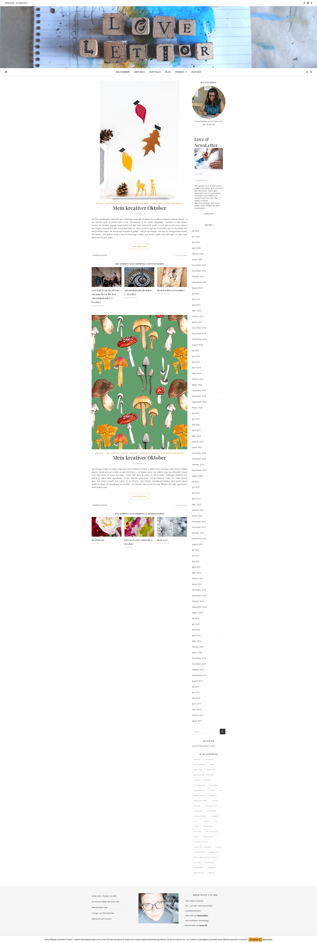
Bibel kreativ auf (196, 925)
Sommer (211, 868)
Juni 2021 (196, 555)
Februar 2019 (198, 715)
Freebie (197, 806)
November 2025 (199, 270)
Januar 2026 (197, 259)
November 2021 (199, 527)
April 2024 (196, 367)
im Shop (197, 832)
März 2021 (196, 572)
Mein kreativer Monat (171, 203)
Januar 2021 (197, 584)
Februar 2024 (198, 379)
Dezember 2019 (199, 658)
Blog (168, 72)
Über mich (139, 72)
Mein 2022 (162, 540)
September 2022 (199, 470)
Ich (216, 821)
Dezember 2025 (199, 265)
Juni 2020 (196, 624)
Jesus (196, 837)
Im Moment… (99, 540)
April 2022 (196, 498)
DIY (221, 790)
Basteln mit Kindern (127, 203)
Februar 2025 (198, 316)
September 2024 (199, 339)
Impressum (9, 3)
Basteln (211, 770)
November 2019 (199, 664)
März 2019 (196, 709)
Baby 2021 (198, 770)
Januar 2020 (197, 652)
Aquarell (110, 203)
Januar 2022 (197, 515)
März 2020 (196, 641)
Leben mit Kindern (149, 453)
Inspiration (211, 832)
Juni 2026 (196, 236)
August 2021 (197, 544)
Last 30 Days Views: (201, 746)
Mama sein (214, 852)
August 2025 (197, 288)
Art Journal (112, 453)
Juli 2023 (195, 413)
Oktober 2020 (198, 601)
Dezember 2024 (199, 327)
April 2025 (196, 305)
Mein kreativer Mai (99, 907)
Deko (212, 790)
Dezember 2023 (199, 390)
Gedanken (211, 811)
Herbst (154, 203)
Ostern (197, 862)
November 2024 (199, 333)
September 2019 (199, 675)
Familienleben (200, 801)
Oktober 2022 (198, 464)
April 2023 (196, 430)
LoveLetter (199, 852)
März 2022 (196, 504)
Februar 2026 (198, 253)
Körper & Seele (201, 842)
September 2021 (199, 538)
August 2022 (197, 476)
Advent (100, 203)
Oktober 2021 (198, 533)
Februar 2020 (198, 647)
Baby (212, 765)
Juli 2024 (195, 350)
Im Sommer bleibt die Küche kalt (105, 901)
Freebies (179, 72)
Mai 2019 (196, 698)
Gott (196, 821)
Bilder (197, 780)
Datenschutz (22, 3)
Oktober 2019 (198, 669)
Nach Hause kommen (194, 901)
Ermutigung (199, 795)
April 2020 (196, 635)
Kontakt (196, 72)
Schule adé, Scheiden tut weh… (105, 896)
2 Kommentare (181, 505)
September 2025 (199, 282)
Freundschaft (212, 806)
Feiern (215, 801)
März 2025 (196, 310)
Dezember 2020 (199, 590)
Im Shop (134, 453)
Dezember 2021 (199, 521)
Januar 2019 (197, 721)
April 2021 (196, 567)
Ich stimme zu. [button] (255, 940)
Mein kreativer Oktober (139, 207)
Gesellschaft (200, 816)
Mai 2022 (196, 493)
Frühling (198, 811)
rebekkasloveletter (100, 255)
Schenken (209, 862)
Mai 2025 (196, 299)
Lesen (218, 847)
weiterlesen (139, 246)
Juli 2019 (195, 686)
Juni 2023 (196, 419)
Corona (213, 785)
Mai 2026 (196, 242)
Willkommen (123, 72)
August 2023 (197, 407)
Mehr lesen (267, 939)
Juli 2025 (195, 293)
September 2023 (199, 402)
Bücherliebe (199, 785)
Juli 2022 (195, 481)
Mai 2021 (196, 561)
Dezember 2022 (199, 453)
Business (144, 203)
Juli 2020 (195, 618)
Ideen (196, 826)
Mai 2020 (196, 629)
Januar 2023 (197, 447)
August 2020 (197, 612)
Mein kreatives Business (205, 857)
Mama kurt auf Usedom (102, 918)
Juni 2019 (196, 692)
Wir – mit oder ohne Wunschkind (198, 905)
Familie (213, 795)
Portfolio (155, 72)
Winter (211, 873)
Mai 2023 (196, 424)
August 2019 (197, 681)
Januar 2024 (197, 384)
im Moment (208, 826)
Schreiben (198, 868)
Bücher (207, 780)
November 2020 (199, 595)
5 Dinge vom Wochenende (103, 913)
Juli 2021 (195, 550)
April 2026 (196, 248)
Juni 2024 (196, 356)
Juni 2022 (196, 487)
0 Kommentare (181, 255)
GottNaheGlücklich (193, 910)
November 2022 (199, 459)
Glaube (214, 816)
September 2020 (199, 607)
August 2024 (197, 345)
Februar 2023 (198, 441)
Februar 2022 (198, 510)
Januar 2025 (197, 322)
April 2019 (196, 703)
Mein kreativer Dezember (171, 290)
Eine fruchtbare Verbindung (196, 920)
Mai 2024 (196, 362)
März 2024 (196, 373)
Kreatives (208, 837)
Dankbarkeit (200, 790)
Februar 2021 (198, 578)
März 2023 (196, 436)
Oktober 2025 (198, 276)
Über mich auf (196, 915)
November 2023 (199, 396)
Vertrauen (199, 873)
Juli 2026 (195, 231)
